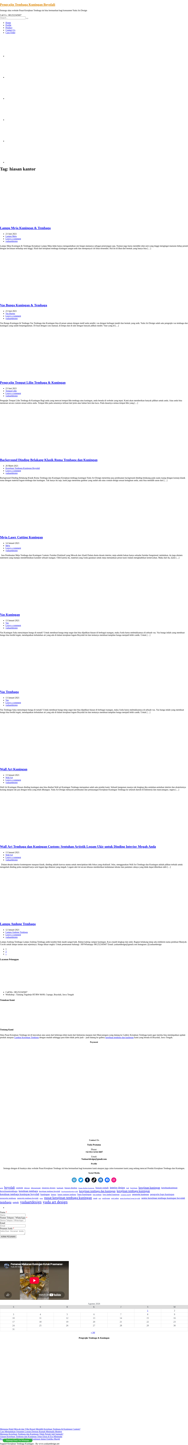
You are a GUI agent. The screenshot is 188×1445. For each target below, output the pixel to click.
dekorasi (27, 1188)
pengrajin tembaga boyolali (27, 1198)
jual (127, 1188)
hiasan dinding (71, 1188)
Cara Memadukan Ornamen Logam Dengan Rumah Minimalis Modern (31, 1431)
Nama (3, 1212)
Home (8, 23)
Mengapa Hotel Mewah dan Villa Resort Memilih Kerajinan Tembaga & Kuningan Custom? (40, 1429)
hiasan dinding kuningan (86, 1188)
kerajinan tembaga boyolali (49, 1191)
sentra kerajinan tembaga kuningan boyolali (163, 1198)
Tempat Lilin (11, 391)
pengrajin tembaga (8, 1198)
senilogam (106, 1198)
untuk (16, 1202)
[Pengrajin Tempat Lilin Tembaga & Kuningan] (34, 376)
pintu (41, 1198)
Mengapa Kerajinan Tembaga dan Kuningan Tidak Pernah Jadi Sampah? (31, 1434)
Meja (8, 545)
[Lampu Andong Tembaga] (48, 918)
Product (9, 27)
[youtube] (26, 141)
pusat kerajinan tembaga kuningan (68, 1198)
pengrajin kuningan (140, 1194)
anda (1, 1188)
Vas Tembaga (9, 692)
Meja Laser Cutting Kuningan (21, 537)
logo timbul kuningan (111, 1194)
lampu (53, 1194)
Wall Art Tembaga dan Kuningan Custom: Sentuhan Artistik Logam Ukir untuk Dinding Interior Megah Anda (78, 846)
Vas (7, 623)
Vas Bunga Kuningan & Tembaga (23, 305)
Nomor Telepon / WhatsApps (13, 1218)
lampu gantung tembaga (67, 1194)
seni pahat (115, 1198)
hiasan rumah (102, 1187)
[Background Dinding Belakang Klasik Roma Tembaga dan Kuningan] (34, 454)
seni (100, 1198)
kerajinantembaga (8, 1191)
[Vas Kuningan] (48, 609)
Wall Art (9, 777)
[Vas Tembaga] (48, 686)
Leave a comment (13, 239)
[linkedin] (26, 120)
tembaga (5, 1202)
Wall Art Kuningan (13, 769)
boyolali (9, 1187)
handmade (60, 1188)
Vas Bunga (10, 313)
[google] (26, 77)
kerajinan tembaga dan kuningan (119, 1037)
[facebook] (26, 98)
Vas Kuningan (10, 614)
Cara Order (10, 32)
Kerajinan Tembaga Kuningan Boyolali (23, 468)
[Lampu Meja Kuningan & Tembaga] (39, 222)
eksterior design (48, 1188)
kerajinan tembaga (28, 1191)
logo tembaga (97, 1194)
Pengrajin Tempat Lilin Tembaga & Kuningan (33, 382)
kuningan (45, 1194)
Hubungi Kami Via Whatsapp (17, 1440)
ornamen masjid (126, 1194)
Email (2, 1223)
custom (19, 1187)
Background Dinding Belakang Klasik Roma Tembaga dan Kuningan (48, 460)
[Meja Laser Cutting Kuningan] (41, 531)
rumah (95, 1198)
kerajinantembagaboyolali (69, 1191)
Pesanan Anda (7, 1228)
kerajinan (133, 1188)
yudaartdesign (12, 241)
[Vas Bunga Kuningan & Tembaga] (36, 299)
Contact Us (10, 30)
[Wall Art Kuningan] (48, 763)
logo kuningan (84, 1194)
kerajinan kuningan (149, 1187)
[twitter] (26, 56)
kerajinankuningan (169, 1188)
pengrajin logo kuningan (162, 1194)
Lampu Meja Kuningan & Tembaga (25, 228)
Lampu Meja (11, 236)
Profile (8, 25)
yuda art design (55, 1202)
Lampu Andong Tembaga (18, 924)
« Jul (93, 1332)
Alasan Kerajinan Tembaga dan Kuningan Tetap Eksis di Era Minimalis (31, 1436)
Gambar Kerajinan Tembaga (26, 1037)
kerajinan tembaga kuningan (133, 1191)
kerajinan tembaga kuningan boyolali (19, 1194)
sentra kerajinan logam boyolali (130, 1198)
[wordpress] (26, 162)
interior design (117, 1187)
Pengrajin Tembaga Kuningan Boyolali (27, 4)
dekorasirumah (36, 1188)
